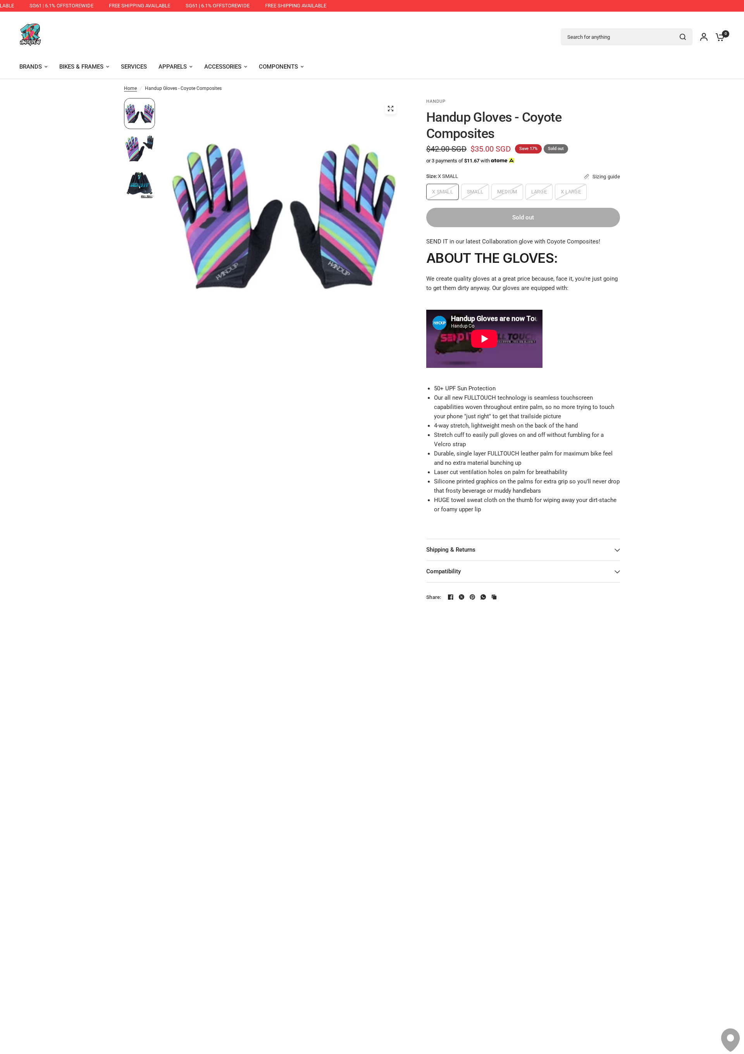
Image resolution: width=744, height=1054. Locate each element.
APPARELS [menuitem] (172, 66)
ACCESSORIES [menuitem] (222, 66)
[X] (461, 597)
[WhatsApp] (483, 597)
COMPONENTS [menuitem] (278, 66)
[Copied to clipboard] (494, 597)
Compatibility (443, 571)
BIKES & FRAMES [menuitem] (81, 66)
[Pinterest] (472, 597)
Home (130, 88)
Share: (433, 597)
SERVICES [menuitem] (134, 66)
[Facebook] (450, 597)
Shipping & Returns (450, 549)
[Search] (682, 36)
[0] (718, 37)
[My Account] (703, 37)
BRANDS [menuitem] (30, 66)
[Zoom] (390, 108)
